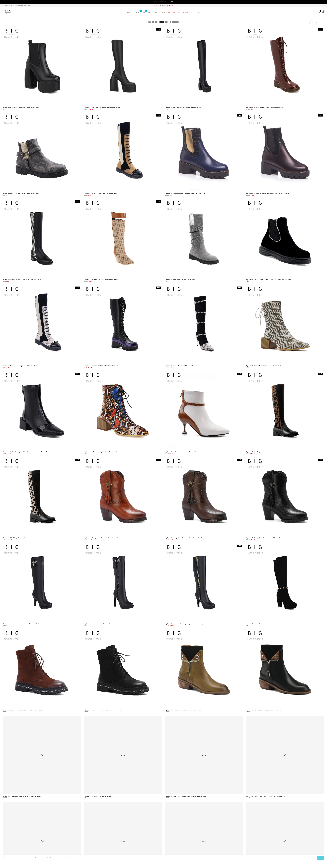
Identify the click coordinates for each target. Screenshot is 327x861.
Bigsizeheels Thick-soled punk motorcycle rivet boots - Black (22, 796)
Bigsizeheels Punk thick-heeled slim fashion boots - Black (21, 108)
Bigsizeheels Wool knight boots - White (15, 538)
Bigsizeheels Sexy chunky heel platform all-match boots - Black (103, 624)
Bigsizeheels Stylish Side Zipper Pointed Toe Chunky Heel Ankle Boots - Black (26, 452)
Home (128, 12)
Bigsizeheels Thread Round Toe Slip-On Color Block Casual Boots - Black (268, 280)
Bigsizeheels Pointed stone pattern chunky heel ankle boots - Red (185, 796)
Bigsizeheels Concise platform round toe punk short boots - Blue (185, 193)
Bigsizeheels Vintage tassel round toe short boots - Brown (102, 538)
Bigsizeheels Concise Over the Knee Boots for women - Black (22, 280)
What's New (137, 11)
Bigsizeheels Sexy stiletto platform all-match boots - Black (21, 624)
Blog (199, 12)
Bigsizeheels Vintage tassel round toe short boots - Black (264, 538)
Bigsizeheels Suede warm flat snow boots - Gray (180, 280)
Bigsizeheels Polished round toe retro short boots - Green (183, 710)
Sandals (156, 12)
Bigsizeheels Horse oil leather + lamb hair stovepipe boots (264, 108)
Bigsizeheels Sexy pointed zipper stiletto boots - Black (181, 366)
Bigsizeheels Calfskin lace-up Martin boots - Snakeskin (101, 452)
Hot (145, 11)
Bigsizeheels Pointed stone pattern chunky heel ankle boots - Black (267, 796)
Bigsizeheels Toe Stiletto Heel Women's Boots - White (181, 452)
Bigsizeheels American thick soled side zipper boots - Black (102, 366)
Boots (163, 12)
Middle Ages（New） (174, 12)
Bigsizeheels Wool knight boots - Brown (258, 452)
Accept (321, 858)
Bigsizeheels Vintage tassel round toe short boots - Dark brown (185, 538)
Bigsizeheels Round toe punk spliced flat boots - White (20, 366)
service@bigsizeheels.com (23, 5)
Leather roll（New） (189, 12)
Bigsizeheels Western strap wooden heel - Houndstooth (263, 366)
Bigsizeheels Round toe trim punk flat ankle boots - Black (21, 193)
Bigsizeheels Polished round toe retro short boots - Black (264, 710)
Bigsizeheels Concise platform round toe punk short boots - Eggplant (268, 193)
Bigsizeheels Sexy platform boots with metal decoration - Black (265, 624)
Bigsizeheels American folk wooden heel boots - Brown (101, 280)
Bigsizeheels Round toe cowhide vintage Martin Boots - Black (103, 710)
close (323, 2)
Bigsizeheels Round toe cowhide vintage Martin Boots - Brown (22, 710)
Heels (149, 12)
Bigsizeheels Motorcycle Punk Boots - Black (97, 796)
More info (313, 858)
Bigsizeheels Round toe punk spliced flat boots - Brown (101, 193)
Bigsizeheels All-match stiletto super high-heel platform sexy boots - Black (188, 624)
